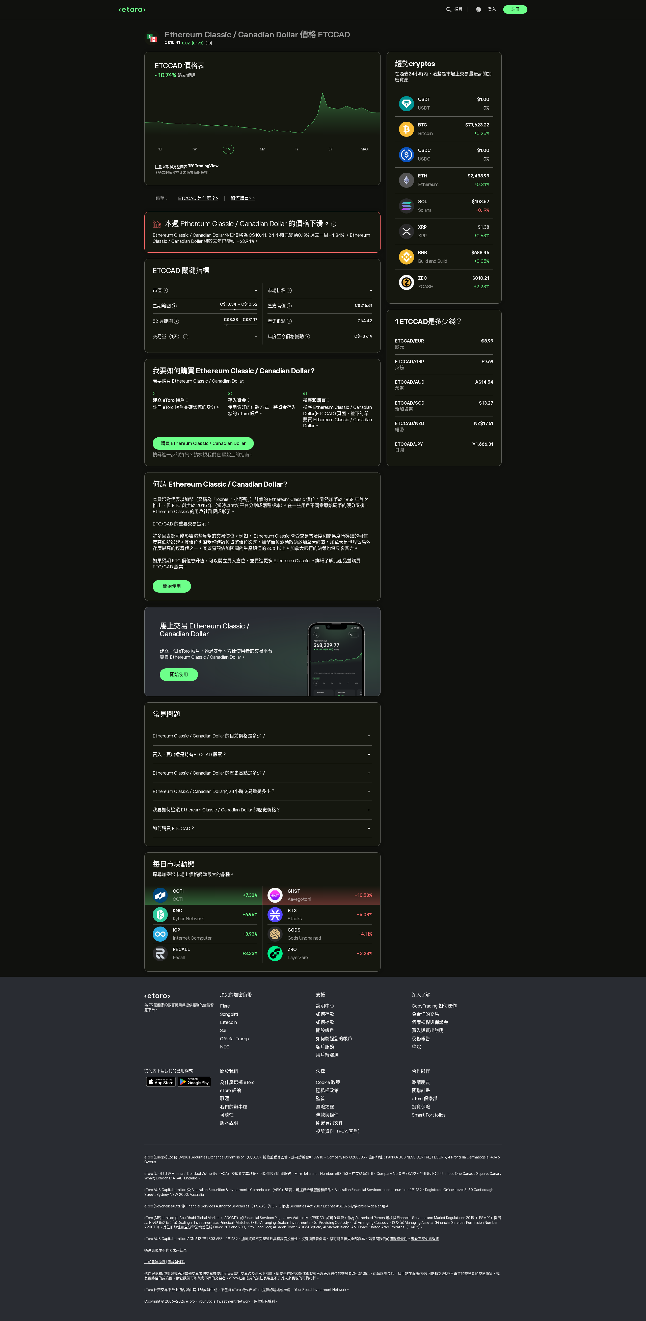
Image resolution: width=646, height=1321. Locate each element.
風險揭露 (325, 1106)
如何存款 (325, 1014)
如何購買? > (243, 198)
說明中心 (325, 1006)
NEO (225, 1046)
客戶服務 (325, 1046)
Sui (223, 1030)
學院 (226, 454)
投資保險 (421, 1106)
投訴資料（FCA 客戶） (339, 1131)
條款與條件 (327, 1115)
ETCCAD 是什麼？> (198, 198)
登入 (492, 9)
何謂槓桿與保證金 (430, 1022)
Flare (225, 1006)
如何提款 (325, 1022)
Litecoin (228, 1022)
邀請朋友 (421, 1082)
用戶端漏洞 (327, 1055)
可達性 (227, 1115)
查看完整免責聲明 (425, 1239)
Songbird (229, 1014)
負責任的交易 (425, 1014)
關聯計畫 (421, 1090)
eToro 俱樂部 (424, 1098)
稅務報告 (421, 1038)
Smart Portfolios (429, 1115)
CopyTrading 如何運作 (434, 1006)
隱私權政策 (327, 1090)
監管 (320, 1098)
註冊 (515, 9)
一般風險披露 (155, 1262)
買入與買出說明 (428, 1030)
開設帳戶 (325, 1030)
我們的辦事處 (233, 1106)
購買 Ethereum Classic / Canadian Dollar (203, 443)
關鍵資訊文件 (329, 1123)
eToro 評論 (230, 1090)
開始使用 (172, 586)
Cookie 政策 (328, 1082)
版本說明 (229, 1123)
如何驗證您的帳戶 (334, 1038)
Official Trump (234, 1038)
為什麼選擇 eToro (237, 1082)
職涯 (224, 1098)
